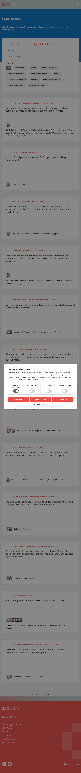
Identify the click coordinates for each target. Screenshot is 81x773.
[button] (40, 405)
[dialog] (40, 386)
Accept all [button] (62, 400)
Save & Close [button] (40, 400)
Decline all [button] (18, 400)
